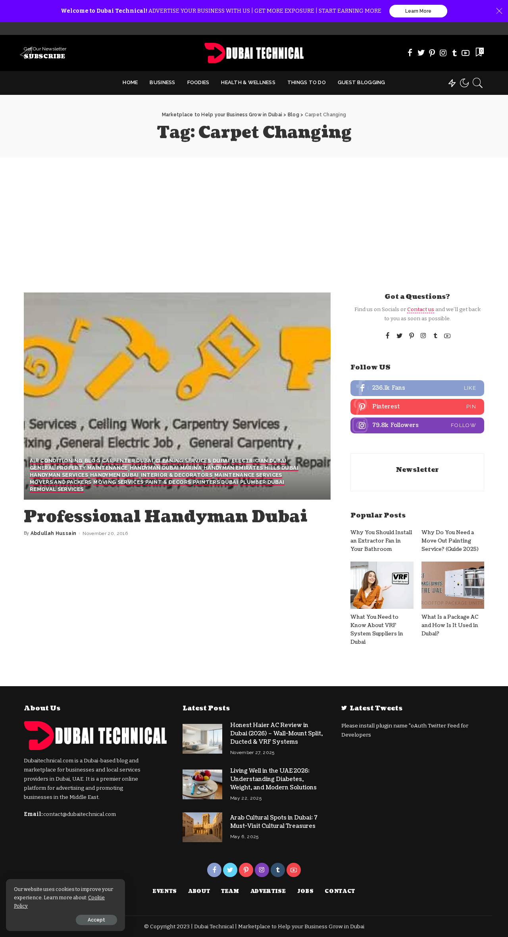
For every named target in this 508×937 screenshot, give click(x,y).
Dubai (221, 461)
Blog (92, 461)
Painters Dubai (215, 482)
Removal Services (57, 489)
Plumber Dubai (262, 482)
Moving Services (118, 482)
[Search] (477, 83)
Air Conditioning (56, 461)
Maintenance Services (248, 475)
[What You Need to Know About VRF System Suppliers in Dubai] (381, 585)
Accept (96, 920)
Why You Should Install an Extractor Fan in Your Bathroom (381, 541)
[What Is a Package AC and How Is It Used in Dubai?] (452, 585)
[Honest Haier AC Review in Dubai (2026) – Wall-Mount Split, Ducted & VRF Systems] (202, 739)
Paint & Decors (168, 482)
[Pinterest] (432, 53)
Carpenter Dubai (127, 461)
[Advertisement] (254, 217)
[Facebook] (410, 53)
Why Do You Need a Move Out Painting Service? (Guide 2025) (450, 541)
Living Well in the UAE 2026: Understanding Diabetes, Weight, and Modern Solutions (273, 779)
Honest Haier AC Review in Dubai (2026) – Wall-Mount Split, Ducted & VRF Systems (276, 734)
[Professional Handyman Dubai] (177, 396)
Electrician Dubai (259, 461)
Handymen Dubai (114, 475)
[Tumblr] (454, 53)
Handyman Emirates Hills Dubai (251, 468)
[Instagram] (443, 53)
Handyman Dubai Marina (166, 468)
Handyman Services (59, 475)
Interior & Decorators (176, 475)
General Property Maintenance (79, 468)
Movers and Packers (60, 482)
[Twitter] (421, 53)
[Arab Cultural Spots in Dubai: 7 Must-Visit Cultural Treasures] (202, 827)
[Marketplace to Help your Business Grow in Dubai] (254, 53)
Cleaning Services (183, 461)
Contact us (420, 309)
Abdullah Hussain (54, 533)
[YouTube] (465, 53)
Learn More (418, 11)
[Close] (499, 11)
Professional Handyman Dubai (166, 517)
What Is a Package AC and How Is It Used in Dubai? (449, 626)
